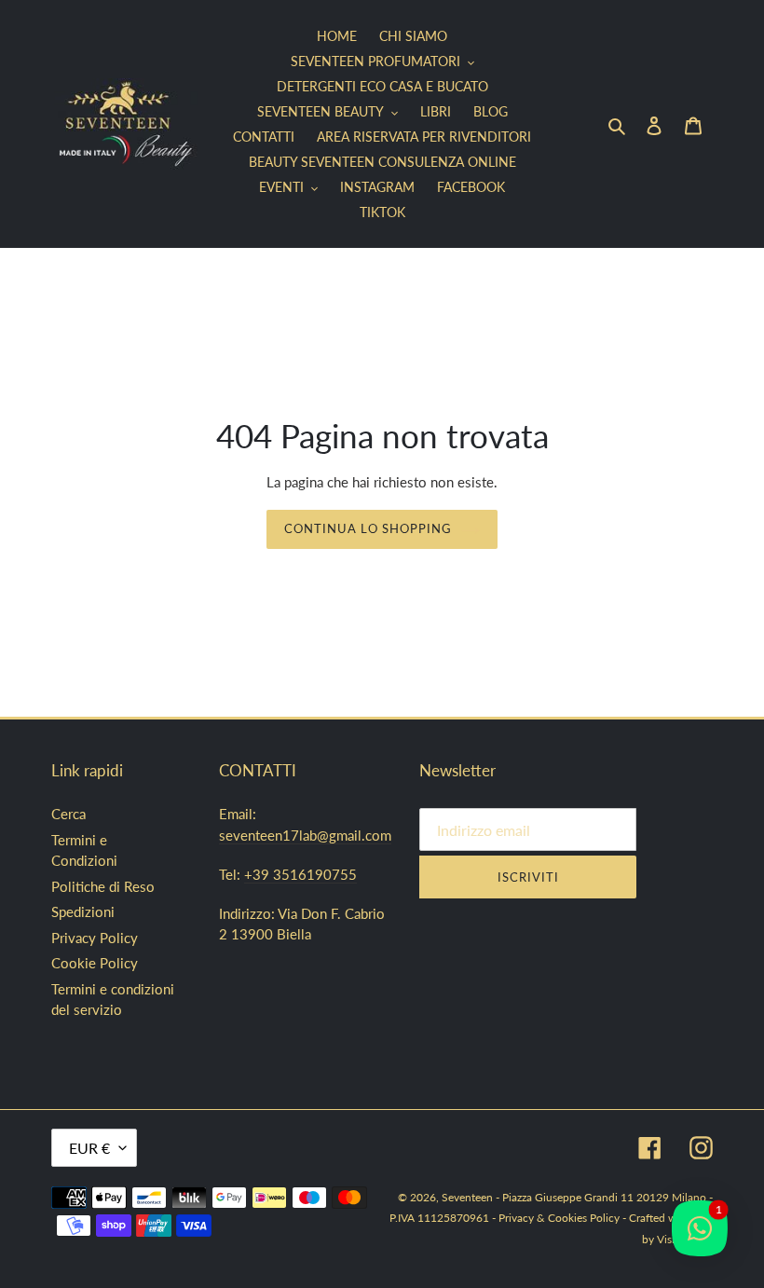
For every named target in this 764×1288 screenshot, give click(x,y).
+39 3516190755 (300, 874)
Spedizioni (83, 911)
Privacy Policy (94, 937)
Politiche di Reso (103, 886)
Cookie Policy (94, 962)
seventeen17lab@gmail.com (305, 835)
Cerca (68, 813)
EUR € (89, 1148)
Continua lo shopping (368, 528)
